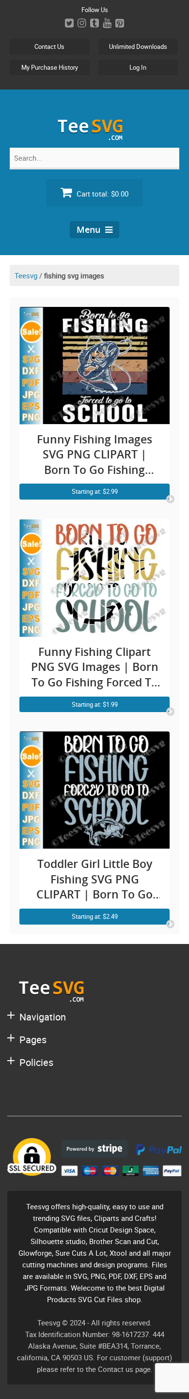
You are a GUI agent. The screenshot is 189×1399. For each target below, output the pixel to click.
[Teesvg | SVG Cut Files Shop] (94, 136)
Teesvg (26, 275)
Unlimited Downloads (138, 46)
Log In (137, 67)
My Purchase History (49, 67)
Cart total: (101, 193)
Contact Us (49, 46)
